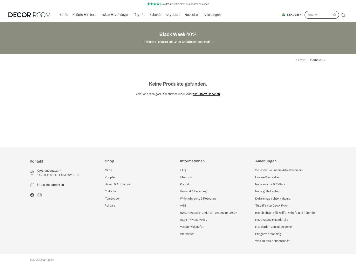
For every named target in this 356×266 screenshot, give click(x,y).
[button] (318, 60)
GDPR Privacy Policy (193, 219)
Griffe (108, 170)
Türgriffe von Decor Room (272, 205)
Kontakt (185, 184)
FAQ (183, 170)
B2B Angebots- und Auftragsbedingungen (208, 212)
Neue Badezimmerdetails (271, 219)
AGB (183, 205)
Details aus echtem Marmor (273, 198)
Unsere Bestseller (267, 177)
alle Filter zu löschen (206, 94)
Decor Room (46, 259)
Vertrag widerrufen (192, 227)
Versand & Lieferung (193, 191)
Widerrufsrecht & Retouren (198, 198)
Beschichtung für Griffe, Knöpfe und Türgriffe (285, 212)
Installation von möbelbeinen (274, 227)
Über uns (186, 177)
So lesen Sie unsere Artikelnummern (279, 170)
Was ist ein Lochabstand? (272, 241)
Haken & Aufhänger (118, 184)
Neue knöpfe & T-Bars (270, 184)
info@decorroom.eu (50, 185)
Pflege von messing (268, 234)
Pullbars (110, 205)
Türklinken (111, 191)
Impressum (187, 234)
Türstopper (112, 198)
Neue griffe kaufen (267, 191)
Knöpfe (110, 177)
